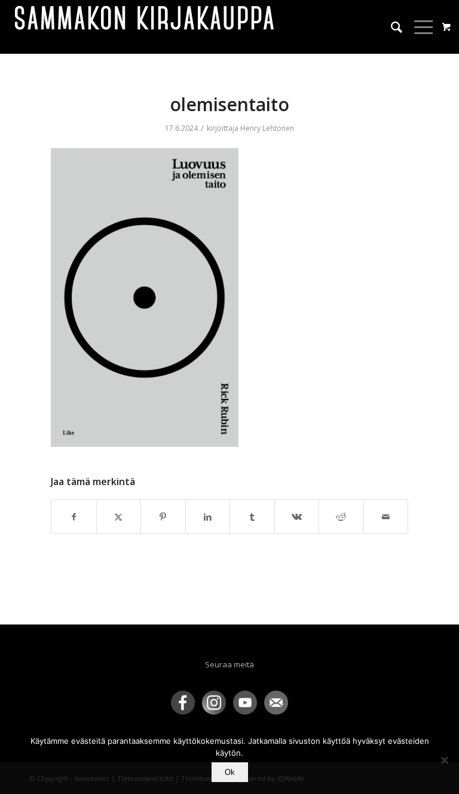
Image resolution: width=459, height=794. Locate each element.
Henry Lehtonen (267, 128)
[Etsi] (390, 27)
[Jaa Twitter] (119, 517)
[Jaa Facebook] (73, 517)
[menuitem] (390, 27)
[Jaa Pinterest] (163, 517)
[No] (444, 760)
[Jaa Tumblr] (252, 517)
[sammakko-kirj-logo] (145, 27)
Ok (230, 772)
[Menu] (418, 27)
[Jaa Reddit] (341, 517)
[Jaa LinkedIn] (208, 517)
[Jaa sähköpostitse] (386, 517)
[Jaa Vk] (297, 517)
